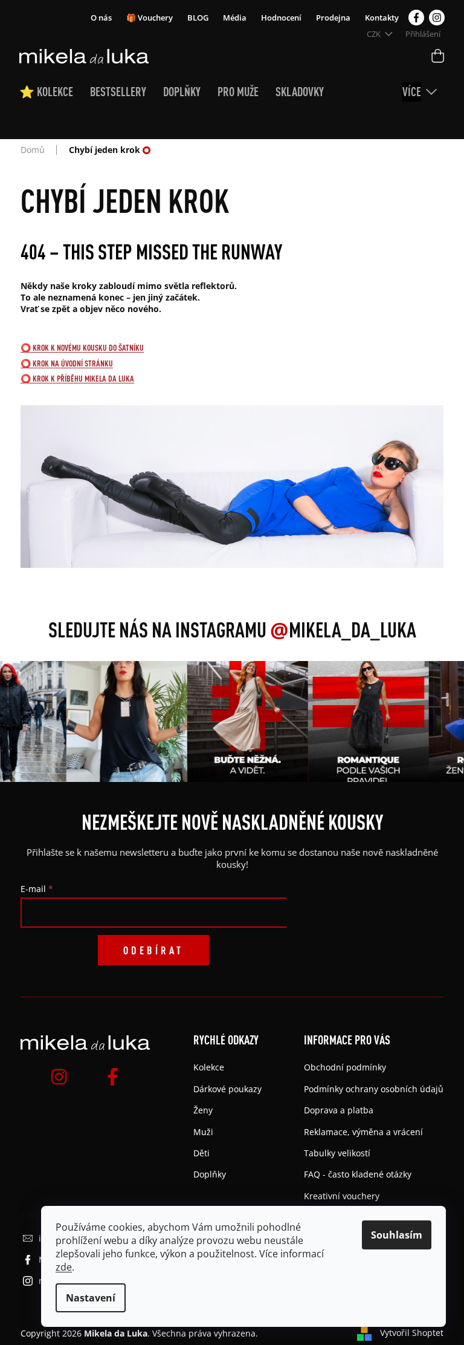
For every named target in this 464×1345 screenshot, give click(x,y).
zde (64, 1267)
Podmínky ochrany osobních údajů (373, 1089)
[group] (122, 721)
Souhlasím (396, 1235)
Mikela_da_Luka (343, 629)
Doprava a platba (338, 1110)
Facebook (416, 17)
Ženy (203, 1110)
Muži (203, 1132)
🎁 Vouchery (149, 17)
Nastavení (90, 1297)
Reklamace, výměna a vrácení (363, 1132)
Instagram (437, 17)
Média (234, 17)
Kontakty (382, 17)
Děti (201, 1153)
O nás (101, 17)
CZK (374, 33)
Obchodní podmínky (345, 1067)
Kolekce (208, 1067)
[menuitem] (54, 92)
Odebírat (153, 950)
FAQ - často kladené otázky (357, 1174)
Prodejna (333, 17)
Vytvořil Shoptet (411, 1332)
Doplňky (209, 1174)
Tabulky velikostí (337, 1153)
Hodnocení (281, 17)
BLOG (197, 17)
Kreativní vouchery (341, 1196)
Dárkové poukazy (227, 1089)
